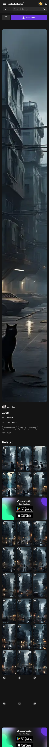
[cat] (24, 533)
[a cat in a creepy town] (24, 484)
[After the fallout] (24, 585)
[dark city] (9, 533)
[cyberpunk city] (40, 636)
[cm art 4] (9, 662)
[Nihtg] (24, 636)
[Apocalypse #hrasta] (40, 533)
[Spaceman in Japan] (9, 688)
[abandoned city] (24, 611)
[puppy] (40, 458)
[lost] (9, 585)
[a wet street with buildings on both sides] (40, 484)
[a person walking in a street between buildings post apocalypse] (40, 559)
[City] (40, 714)
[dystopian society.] (40, 662)
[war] (40, 585)
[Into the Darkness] (9, 559)
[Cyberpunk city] (40, 611)
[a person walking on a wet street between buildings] (24, 714)
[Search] (45, 9)
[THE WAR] (24, 662)
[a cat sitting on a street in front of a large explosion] (24, 458)
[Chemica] (9, 611)
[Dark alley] (24, 688)
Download (30, 17)
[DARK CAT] (9, 458)
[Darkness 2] (9, 714)
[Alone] (9, 636)
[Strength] (24, 559)
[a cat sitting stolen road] (9, 484)
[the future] (40, 688)
